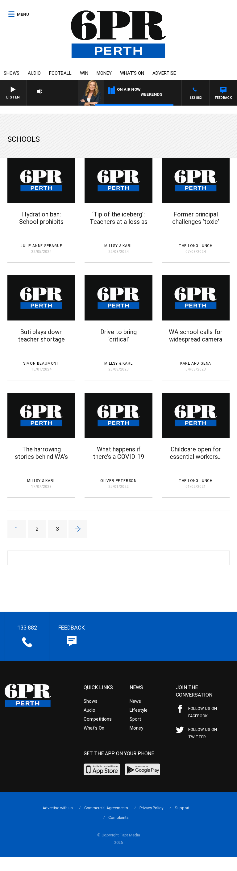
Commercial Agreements (106, 808)
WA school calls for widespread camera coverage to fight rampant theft (195, 343)
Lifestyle (139, 710)
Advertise (164, 73)
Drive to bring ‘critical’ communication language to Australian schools (118, 343)
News (135, 701)
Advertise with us (58, 808)
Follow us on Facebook (202, 712)
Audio (34, 73)
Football (60, 73)
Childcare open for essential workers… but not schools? (196, 457)
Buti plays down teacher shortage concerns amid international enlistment (41, 343)
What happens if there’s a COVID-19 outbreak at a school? (118, 460)
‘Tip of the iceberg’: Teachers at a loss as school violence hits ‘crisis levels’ (119, 225)
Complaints (118, 817)
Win (84, 73)
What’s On (132, 73)
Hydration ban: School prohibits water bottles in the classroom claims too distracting (41, 225)
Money (104, 73)
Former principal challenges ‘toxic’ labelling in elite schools (195, 225)
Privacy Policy (151, 808)
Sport (135, 719)
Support (182, 808)
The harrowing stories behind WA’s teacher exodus (41, 457)
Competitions (98, 719)
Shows (11, 73)
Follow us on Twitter (202, 733)
